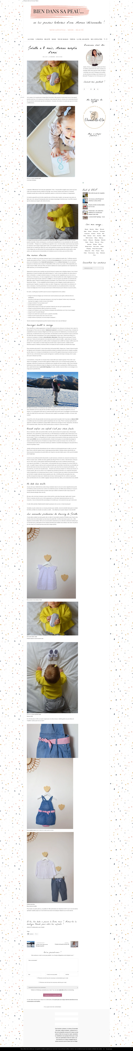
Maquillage (97, 240)
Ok (103, 1048)
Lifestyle (89, 235)
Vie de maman (92, 252)
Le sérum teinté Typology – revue (97, 216)
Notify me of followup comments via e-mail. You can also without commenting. (52, 990)
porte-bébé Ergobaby (45, 367)
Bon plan (102, 229)
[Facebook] (84, 89)
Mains (96, 237)
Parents (91, 242)
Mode (54, 39)
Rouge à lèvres (89, 246)
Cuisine (99, 233)
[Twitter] (87, 89)
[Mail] (98, 89)
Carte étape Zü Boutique (31, 180)
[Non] (131, 1049)
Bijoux (97, 229)
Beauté (47, 39)
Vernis (102, 250)
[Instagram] (91, 89)
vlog (97, 252)
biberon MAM (75, 419)
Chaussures (95, 231)
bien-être (92, 229)
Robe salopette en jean (31, 830)
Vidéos (72, 39)
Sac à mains (96, 246)
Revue (100, 244)
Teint (93, 250)
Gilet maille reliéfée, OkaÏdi (32, 636)
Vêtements (103, 252)
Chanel (90, 231)
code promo (87, 233)
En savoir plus (109, 1048)
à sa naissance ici (57, 260)
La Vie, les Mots (83, 39)
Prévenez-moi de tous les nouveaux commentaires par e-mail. (53, 978)
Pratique (95, 244)
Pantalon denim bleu (31, 904)
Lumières (99, 235)
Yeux (95, 255)
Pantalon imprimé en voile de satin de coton (35, 638)
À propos (39, 39)
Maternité (103, 240)
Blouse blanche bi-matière (32, 906)
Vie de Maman (63, 39)
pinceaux (89, 244)
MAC (104, 235)
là (56, 240)
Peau (102, 242)
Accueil (31, 39)
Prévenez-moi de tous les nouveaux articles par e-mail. (53, 982)
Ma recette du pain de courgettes (97, 193)
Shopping (89, 248)
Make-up (101, 237)
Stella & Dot (87, 250)
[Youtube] (94, 89)
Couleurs (93, 233)
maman (85, 240)
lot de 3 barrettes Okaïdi (36, 178)
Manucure (91, 240)
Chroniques (102, 231)
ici (54, 240)
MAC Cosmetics (89, 237)
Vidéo (85, 252)
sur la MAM (33, 439)
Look (94, 235)
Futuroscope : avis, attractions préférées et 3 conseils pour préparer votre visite (96, 212)
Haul (85, 235)
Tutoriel (97, 250)
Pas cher (97, 242)
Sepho (102, 246)
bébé (85, 231)
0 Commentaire (52, 56)
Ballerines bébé (30, 716)
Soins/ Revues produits (97, 248)
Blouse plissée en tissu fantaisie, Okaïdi (34, 599)
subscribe (61, 990)
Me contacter (96, 39)
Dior (103, 233)
